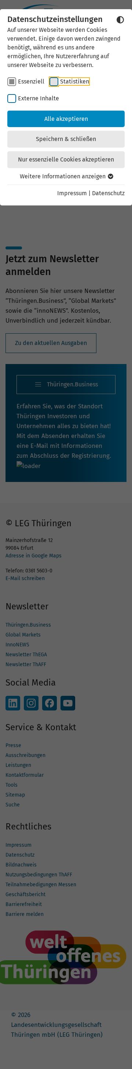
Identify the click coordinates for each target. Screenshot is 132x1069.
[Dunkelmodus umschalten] (120, 20)
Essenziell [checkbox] (31, 81)
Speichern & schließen (66, 139)
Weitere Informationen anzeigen (63, 176)
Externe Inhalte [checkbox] (38, 98)
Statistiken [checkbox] (74, 81)
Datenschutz (108, 193)
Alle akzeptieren (66, 118)
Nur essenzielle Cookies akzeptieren (66, 159)
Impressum (72, 193)
